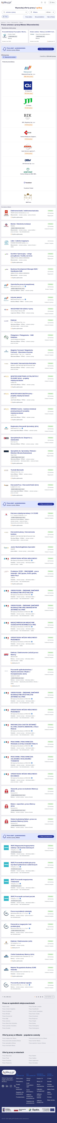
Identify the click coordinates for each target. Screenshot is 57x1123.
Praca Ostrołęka (33, 1063)
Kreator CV (40, 1078)
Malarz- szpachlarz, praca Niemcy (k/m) (23, 805)
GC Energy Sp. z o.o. (16, 943)
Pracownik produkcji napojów (21, 983)
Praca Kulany (32, 1023)
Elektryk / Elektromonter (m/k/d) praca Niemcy (24, 654)
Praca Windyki (6, 1013)
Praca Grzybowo (33, 1016)
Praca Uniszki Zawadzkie (35, 1011)
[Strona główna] (6, 2)
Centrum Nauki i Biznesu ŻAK (18, 310)
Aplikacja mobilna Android (39, 1095)
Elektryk (13, 320)
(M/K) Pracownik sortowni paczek (23, 896)
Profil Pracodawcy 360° (29, 1085)
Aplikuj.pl (3, 22)
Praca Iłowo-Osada (34, 1013)
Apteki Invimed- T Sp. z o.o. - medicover (21, 354)
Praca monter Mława (34, 1040)
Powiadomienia (20, 1097)
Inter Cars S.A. (14, 441)
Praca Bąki (5, 1018)
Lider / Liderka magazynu (20, 241)
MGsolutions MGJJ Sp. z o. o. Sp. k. (19, 913)
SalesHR (13, 549)
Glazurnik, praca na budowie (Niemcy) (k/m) (24, 790)
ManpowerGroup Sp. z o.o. (17, 286)
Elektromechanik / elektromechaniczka (25, 211)
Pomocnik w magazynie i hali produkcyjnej (21, 925)
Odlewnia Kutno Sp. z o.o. (17, 472)
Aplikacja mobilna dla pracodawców (30, 1096)
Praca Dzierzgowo (34, 1028)
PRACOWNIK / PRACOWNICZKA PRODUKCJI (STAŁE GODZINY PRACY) (24, 743)
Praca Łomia (5, 1006)
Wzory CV (39, 1081)
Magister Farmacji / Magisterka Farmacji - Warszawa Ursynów (22, 351)
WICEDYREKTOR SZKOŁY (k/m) (22, 309)
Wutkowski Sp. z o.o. (16, 428)
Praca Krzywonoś (7, 1016)
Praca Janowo (6, 1021)
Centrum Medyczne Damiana (18, 339)
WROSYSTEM (14, 656)
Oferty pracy (19, 1078)
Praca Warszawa (7, 1055)
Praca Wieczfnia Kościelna (9, 1023)
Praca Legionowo (33, 1060)
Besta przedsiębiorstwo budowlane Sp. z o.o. (22, 956)
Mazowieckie (15, 22)
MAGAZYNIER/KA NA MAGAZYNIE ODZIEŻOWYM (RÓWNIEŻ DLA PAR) (23, 624)
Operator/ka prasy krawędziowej (22, 284)
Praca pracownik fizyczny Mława (38, 1038)
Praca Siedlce (32, 1058)
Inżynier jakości (16, 297)
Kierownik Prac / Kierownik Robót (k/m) (25, 485)
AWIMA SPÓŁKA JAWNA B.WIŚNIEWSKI (20, 258)
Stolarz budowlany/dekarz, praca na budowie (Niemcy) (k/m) (24, 820)
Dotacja (49, 1097)
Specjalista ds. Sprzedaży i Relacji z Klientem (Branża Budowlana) (23, 452)
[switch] (46, 49)
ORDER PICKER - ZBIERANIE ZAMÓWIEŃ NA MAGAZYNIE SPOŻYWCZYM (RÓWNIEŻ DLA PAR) (25, 695)
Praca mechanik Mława (8, 1045)
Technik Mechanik (17, 470)
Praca (8, 22)
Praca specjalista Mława (9, 1043)
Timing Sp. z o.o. (15, 849)
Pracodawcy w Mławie (6, 207)
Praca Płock (5, 1058)
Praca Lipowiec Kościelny (9, 1025)
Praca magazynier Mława (9, 1038)
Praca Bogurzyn (33, 1018)
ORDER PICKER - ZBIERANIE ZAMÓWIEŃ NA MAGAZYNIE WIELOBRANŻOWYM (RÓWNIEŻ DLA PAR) (25, 608)
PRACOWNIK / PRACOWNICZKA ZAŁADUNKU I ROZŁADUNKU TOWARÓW (22, 759)
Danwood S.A (14, 793)
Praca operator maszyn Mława (37, 1043)
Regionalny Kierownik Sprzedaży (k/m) (25, 426)
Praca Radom (32, 1055)
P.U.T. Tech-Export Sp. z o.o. (18, 322)
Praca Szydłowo (7, 1011)
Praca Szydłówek (34, 1009)
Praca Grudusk (6, 1028)
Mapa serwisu (51, 1100)
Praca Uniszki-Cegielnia (8, 1009)
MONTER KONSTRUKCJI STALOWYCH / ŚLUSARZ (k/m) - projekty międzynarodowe (25, 378)
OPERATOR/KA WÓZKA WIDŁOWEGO (24, 558)
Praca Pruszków (6, 1060)
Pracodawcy (19, 1081)
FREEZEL (13, 226)
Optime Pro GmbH (15, 676)
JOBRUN (13, 577)
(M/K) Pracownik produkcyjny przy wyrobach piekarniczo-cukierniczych (24, 864)
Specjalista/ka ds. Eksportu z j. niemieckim (21, 439)
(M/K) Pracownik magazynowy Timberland (22, 881)
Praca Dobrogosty (34, 1025)
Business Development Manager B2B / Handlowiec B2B (24, 270)
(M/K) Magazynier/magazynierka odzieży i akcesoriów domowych (22, 847)
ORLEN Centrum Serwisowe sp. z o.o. (20, 212)
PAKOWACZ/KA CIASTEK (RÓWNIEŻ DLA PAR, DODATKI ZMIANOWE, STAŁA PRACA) (24, 727)
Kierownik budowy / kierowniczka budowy (23, 533)
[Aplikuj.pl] (9, 1072)
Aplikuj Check (50, 1089)
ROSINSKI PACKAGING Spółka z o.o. (19, 243)
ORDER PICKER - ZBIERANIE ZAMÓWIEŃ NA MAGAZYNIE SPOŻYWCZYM (25, 591)
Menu (53, 2)
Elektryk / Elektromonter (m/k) (21, 941)
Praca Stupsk (32, 1021)
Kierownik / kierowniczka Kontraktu (23, 363)
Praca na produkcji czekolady (21, 911)
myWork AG (13, 382)
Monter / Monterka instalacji (21, 224)
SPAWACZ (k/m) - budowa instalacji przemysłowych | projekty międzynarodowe (23, 411)
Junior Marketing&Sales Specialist (23, 547)
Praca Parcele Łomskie (35, 1006)
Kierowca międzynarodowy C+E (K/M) (24, 513)
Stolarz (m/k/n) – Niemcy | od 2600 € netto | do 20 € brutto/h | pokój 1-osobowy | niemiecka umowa (42, 32)
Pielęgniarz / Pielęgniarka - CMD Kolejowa (22, 336)
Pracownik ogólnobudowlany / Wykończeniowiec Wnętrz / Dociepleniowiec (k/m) (21, 672)
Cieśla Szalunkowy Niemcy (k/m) (22, 954)
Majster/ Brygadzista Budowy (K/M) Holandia (23, 969)
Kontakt (49, 1081)
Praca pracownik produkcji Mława (11, 1040)
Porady (18, 1084)
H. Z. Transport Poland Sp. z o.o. (19, 515)
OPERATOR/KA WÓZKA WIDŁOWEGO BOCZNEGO (24, 775)
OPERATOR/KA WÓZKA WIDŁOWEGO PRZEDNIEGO (24, 639)
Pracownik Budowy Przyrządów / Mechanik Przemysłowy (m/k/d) (14, 32)
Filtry (6, 16)
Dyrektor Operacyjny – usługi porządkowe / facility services (21, 255)
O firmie (49, 1078)
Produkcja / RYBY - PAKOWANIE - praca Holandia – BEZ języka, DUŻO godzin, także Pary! (25, 573)
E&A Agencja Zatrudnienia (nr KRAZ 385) (21, 560)
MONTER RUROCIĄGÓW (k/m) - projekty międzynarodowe (22, 395)
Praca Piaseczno (7, 1063)
